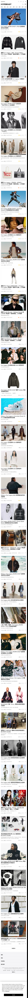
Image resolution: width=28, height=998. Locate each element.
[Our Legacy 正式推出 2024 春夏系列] (13, 225)
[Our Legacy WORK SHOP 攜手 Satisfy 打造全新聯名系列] (13, 380)
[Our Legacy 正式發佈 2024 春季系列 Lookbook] (13, 432)
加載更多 (13, 948)
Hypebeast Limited (7, 967)
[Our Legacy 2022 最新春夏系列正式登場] (13, 904)
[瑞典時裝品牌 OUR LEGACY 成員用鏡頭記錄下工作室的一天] (13, 929)
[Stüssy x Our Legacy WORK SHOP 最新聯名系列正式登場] (13, 250)
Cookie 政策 (13, 970)
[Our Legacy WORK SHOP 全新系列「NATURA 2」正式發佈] (13, 94)
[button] (25, 31)
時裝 (2, 6)
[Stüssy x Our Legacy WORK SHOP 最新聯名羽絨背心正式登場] (13, 642)
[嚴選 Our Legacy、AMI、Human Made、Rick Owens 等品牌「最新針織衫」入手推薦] (13, 43)
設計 (10, 6)
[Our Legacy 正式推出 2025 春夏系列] (13, 146)
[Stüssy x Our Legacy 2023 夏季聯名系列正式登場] (13, 485)
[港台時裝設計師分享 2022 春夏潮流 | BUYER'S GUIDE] (13, 824)
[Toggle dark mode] (23, 4)
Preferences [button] (7, 991)
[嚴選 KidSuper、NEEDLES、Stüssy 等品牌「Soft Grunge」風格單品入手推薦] (13, 538)
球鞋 (5, 6)
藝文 (8, 6)
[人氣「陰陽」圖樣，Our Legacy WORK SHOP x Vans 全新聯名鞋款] (13, 615)
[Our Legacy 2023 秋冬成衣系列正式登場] (13, 590)
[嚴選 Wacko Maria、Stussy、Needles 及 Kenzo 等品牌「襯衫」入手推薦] (13, 798)
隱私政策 (8, 970)
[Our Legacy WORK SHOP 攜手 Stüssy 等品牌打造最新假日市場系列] (13, 851)
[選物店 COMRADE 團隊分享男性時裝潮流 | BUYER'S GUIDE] (13, 720)
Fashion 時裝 (3, 58)
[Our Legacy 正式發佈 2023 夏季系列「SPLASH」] (13, 459)
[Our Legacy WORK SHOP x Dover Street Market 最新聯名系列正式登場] (13, 511)
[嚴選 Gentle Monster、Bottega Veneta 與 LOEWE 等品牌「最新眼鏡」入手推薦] (13, 302)
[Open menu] (25, 4)
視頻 (19, 6)
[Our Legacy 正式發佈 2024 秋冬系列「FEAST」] (13, 120)
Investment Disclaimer (20, 970)
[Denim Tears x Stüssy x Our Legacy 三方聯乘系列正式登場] (13, 668)
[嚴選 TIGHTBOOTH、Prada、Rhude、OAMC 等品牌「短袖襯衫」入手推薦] (13, 329)
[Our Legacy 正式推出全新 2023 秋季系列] (13, 355)
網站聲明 (4, 970)
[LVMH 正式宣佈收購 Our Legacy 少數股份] (13, 69)
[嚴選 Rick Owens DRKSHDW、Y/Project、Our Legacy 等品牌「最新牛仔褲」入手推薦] (13, 276)
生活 (16, 6)
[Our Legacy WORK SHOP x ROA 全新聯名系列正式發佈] (13, 17)
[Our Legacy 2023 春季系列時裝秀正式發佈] (13, 773)
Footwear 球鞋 (3, 31)
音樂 (13, 6)
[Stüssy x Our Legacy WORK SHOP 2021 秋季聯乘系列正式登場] (13, 878)
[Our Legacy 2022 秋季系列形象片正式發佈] (13, 748)
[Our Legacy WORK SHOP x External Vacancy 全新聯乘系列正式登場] (13, 199)
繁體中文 (13, 972)
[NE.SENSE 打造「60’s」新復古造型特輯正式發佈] (13, 694)
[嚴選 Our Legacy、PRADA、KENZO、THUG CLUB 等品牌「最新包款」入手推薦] (13, 172)
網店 (25, 6)
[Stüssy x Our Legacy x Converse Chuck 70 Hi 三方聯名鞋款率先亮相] (13, 406)
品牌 (22, 6)
